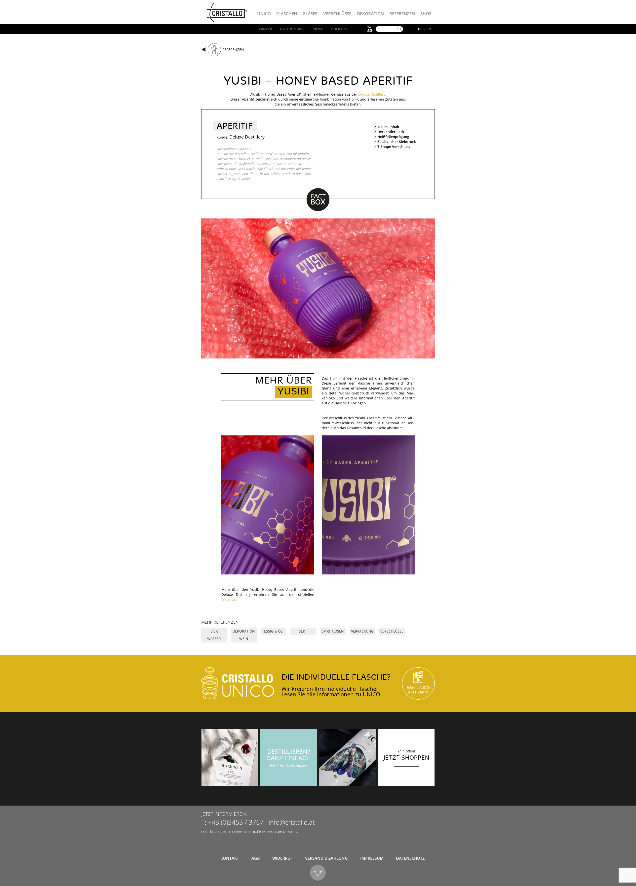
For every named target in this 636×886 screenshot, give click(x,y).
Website (228, 599)
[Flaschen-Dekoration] (347, 757)
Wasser (214, 638)
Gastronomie (292, 29)
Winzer (265, 29)
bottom (318, 873)
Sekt (303, 631)
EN (428, 29)
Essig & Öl (273, 631)
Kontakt (229, 858)
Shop (426, 13)
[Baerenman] (229, 757)
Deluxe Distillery (371, 94)
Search (399, 29)
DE (420, 29)
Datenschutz (410, 858)
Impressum (372, 858)
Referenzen (402, 13)
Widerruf (282, 858)
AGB (255, 858)
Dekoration (370, 13)
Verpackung (362, 631)
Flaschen (286, 13)
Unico (264, 13)
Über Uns (339, 29)
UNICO (371, 694)
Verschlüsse (337, 13)
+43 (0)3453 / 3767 (236, 822)
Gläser (310, 13)
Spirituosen (333, 631)
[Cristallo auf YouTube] (418, 683)
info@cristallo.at (292, 822)
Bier (214, 631)
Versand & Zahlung (326, 858)
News (318, 29)
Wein (243, 638)
